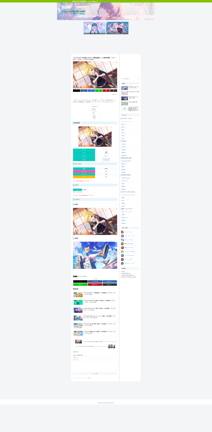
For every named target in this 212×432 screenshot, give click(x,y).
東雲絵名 (123, 220)
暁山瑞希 (123, 223)
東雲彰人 (123, 186)
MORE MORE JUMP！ (127, 161)
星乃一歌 (123, 146)
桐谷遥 (123, 166)
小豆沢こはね (124, 180)
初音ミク (123, 124)
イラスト (93, 114)
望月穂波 (123, 152)
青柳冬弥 (123, 189)
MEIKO (123, 135)
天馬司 (123, 197)
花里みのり (124, 163)
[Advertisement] (106, 44)
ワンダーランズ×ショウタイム (128, 194)
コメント (75, 359)
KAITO (123, 138)
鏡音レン (75, 276)
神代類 (123, 206)
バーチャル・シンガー (106, 158)
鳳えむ (123, 200)
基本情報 (93, 108)
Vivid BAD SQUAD (106, 159)
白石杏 (123, 183)
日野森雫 (123, 172)
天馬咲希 (123, 149)
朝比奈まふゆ (124, 217)
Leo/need (124, 144)
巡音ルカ (123, 132)
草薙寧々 (123, 203)
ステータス (94, 110)
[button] (113, 90)
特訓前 (94, 116)
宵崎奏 (123, 214)
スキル (93, 112)
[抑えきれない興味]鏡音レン (83, 276)
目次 (93, 106)
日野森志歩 (124, 155)
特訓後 (94, 117)
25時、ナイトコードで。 (127, 211)
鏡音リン (123, 127)
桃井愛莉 (123, 169)
